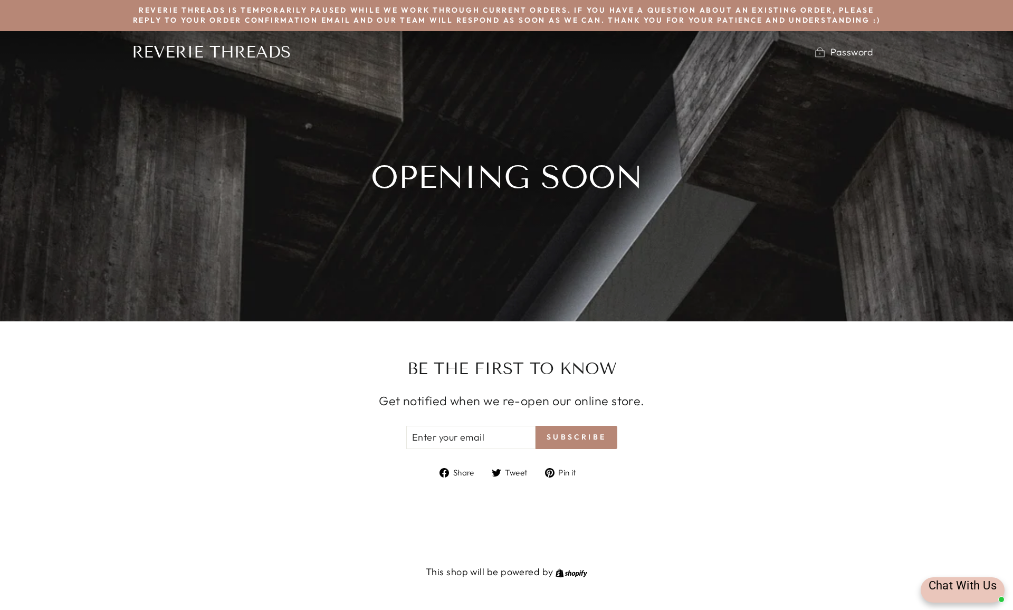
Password (851, 52)
